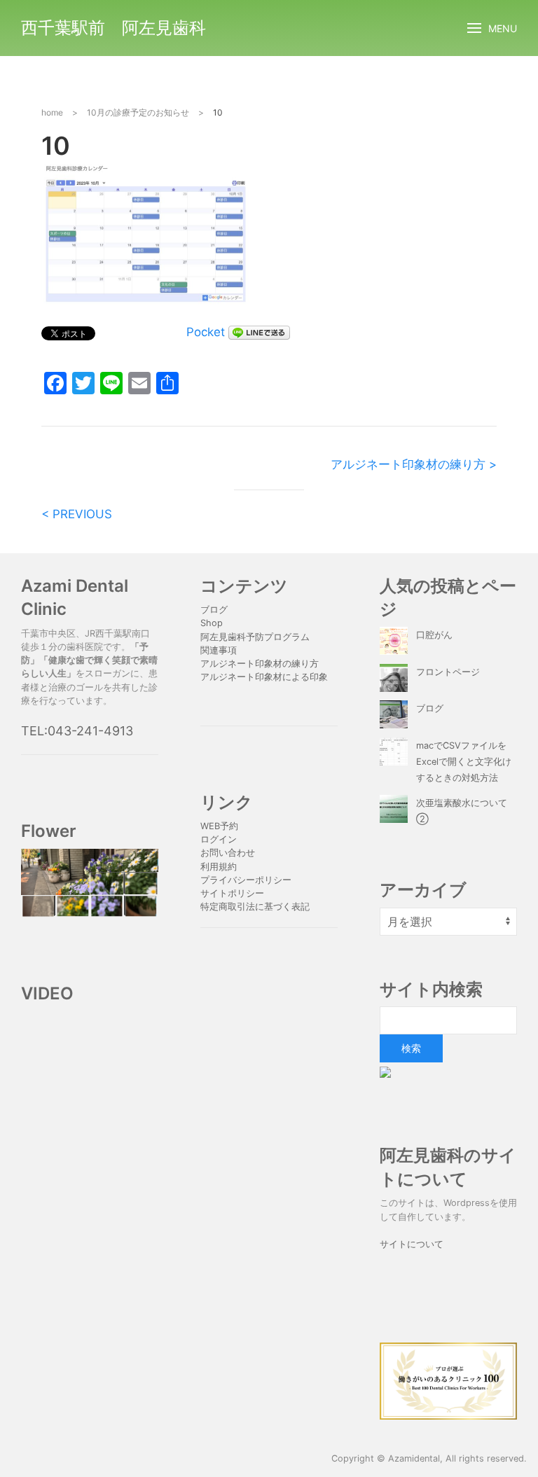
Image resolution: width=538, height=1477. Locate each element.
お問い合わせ (227, 852)
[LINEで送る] (259, 332)
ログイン (218, 839)
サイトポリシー (232, 893)
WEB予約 (219, 826)
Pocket (205, 332)
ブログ (214, 609)
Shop (211, 623)
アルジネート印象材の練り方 (259, 663)
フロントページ (448, 672)
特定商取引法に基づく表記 (255, 906)
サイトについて (411, 1244)
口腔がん (434, 635)
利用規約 (218, 866)
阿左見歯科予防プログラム (255, 637)
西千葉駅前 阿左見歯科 (113, 28)
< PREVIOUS (76, 514)
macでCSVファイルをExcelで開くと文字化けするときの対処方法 (463, 761)
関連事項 (218, 650)
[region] (89, 883)
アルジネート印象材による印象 (264, 677)
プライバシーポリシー (247, 880)
